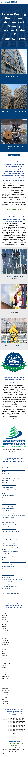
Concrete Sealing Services (8, 495)
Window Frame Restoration (8, 593)
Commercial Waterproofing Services (10, 489)
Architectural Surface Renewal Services (11, 473)
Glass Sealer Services (7, 526)
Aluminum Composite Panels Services (11, 467)
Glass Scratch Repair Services (9, 524)
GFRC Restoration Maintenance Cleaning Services (13, 515)
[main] (14, 25)
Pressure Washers (6, 568)
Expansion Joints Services (8, 508)
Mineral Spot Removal (7, 553)
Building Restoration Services (9, 482)
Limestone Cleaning (6, 543)
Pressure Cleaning (6, 566)
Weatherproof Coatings (7, 586)
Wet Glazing (5, 588)
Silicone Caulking (6, 577)
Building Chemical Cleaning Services (10, 478)
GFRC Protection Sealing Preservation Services (13, 513)
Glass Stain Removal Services (9, 529)
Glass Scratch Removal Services (9, 522)
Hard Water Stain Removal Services (10, 531)
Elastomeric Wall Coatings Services (10, 506)
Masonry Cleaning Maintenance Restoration (12, 547)
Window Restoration (7, 591)
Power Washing (6, 559)
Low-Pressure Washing (7, 545)
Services (13, 543)
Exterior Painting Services (8, 510)
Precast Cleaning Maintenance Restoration (12, 562)
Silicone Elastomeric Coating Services (11, 579)
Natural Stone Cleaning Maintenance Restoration (13, 556)
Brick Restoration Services (8, 476)
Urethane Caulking (6, 581)
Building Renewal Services (8, 480)
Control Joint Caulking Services (9, 497)
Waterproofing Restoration (8, 584)
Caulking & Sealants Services (9, 485)
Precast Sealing (5, 564)
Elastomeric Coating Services (9, 504)
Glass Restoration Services (8, 520)
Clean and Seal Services (7, 487)
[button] (2, 2)
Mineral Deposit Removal (8, 551)
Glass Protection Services (8, 517)
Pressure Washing (6, 575)
